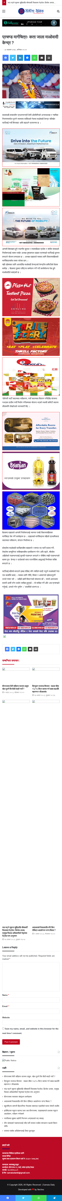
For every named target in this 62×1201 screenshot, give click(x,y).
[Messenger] (27, 58)
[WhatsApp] (34, 58)
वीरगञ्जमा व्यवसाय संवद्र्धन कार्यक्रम (18, 1097)
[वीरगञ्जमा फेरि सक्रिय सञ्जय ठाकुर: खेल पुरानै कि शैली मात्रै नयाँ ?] (16, 675)
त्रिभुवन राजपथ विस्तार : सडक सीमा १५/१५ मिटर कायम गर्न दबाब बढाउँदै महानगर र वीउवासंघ (45, 689)
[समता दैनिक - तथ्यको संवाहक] (31, 11)
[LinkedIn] (20, 58)
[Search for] (58, 12)
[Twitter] (13, 58)
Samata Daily (49, 1185)
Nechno (40, 1189)
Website (6, 1017)
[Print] (49, 58)
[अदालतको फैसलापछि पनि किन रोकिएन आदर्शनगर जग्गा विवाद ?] (46, 812)
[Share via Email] (42, 58)
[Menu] (3, 12)
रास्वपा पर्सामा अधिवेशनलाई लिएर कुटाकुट (19, 1131)
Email (5, 1006)
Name (5, 995)
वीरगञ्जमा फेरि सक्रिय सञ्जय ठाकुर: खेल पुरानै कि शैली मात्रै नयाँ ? (29, 1076)
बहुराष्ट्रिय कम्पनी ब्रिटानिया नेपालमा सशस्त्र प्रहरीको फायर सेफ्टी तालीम (31, 1106)
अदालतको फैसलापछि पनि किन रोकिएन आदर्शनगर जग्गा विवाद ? (27, 1101)
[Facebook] (6, 58)
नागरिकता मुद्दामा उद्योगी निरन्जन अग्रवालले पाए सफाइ (24, 1118)
